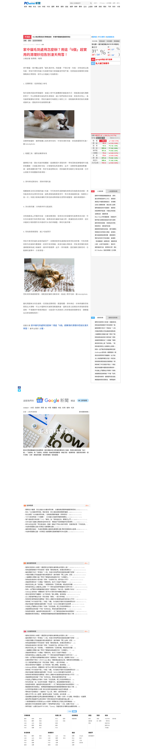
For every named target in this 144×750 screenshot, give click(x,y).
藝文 (80, 738)
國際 (52, 6)
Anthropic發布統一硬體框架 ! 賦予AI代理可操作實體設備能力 (115, 352)
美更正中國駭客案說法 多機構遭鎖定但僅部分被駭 (112, 202)
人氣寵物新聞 (113, 191)
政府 (113, 6)
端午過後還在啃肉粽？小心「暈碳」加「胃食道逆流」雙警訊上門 (48, 519)
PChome (102, 3)
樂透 (98, 718)
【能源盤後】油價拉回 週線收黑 (106, 241)
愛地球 (81, 742)
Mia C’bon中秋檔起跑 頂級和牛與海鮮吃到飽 (110, 217)
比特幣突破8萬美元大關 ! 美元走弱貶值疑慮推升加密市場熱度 (46, 689)
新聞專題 (75, 715)
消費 (95, 6)
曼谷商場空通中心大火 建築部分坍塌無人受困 (110, 199)
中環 (49, 408)
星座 (66, 6)
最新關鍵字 (91, 736)
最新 (25, 718)
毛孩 (72, 408)
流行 (40, 727)
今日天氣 (94, 41)
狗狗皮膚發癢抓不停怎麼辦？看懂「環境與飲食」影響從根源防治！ (117, 325)
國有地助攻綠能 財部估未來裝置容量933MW (110, 223)
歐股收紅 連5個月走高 (102, 226)
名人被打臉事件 (102, 63)
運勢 (62, 6)
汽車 (109, 6)
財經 (43, 6)
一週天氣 (107, 721)
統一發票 (99, 721)
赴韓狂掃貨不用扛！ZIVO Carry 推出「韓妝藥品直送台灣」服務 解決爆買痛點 (52, 660)
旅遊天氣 (107, 723)
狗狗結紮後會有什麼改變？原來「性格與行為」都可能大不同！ (115, 337)
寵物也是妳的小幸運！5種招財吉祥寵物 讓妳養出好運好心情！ (115, 322)
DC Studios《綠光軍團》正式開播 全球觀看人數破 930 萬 (114, 250)
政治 (34, 6)
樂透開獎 (116, 41)
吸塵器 (54, 408)
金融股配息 (110, 37)
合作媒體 (108, 3)
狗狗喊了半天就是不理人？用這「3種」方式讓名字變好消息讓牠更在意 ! (50, 601)
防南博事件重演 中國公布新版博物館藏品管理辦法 (112, 211)
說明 (114, 3)
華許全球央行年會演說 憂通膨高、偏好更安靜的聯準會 (113, 238)
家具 (63, 408)
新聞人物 (58, 715)
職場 (57, 6)
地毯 (59, 408)
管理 (73, 742)
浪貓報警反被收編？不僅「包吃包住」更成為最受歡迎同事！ (115, 373)
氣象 (106, 715)
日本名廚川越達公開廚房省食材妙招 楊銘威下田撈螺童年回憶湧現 (48, 522)
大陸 (118, 6)
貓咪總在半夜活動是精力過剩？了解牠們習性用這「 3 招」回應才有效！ (50, 704)
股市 (95, 3)
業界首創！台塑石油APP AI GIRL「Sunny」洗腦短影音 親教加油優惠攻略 (51, 706)
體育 (80, 6)
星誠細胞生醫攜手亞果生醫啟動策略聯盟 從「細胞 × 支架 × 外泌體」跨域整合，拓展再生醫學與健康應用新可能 (64, 696)
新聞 (25, 40)
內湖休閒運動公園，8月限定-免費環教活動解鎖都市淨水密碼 (46, 531)
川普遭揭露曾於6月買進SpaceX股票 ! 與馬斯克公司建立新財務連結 (48, 701)
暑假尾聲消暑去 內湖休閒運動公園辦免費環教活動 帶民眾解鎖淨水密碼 (50, 529)
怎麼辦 (37, 408)
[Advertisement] (57, 476)
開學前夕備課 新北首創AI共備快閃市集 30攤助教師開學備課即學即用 (50, 509)
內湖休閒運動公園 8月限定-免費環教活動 (39, 527)
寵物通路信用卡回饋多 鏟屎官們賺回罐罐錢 (109, 208)
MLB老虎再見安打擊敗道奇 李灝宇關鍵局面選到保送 (51, 37)
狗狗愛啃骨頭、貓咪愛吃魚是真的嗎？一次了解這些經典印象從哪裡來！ (50, 611)
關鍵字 (90, 732)
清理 (42, 408)
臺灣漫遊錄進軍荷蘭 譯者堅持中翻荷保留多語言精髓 (112, 235)
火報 (42, 44)
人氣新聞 (97, 191)
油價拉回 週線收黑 (101, 214)
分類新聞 (27, 715)
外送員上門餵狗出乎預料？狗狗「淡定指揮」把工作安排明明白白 (116, 370)
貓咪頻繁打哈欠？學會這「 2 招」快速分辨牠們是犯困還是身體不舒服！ (50, 572)
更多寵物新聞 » (84, 412)
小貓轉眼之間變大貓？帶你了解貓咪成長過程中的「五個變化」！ (116, 334)
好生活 (81, 736)
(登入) (118, 3)
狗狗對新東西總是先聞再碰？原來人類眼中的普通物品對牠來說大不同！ (50, 599)
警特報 (114, 718)
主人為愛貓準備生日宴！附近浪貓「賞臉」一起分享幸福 (113, 358)
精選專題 (74, 718)
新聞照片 (51, 732)
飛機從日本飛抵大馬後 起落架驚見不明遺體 (109, 232)
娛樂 (75, 6)
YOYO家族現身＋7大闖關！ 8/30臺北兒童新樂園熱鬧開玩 (46, 517)
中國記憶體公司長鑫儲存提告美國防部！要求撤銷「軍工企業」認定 (117, 331)
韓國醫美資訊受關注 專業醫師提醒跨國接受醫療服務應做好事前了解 (117, 379)
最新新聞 (97, 317)
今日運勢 (101, 37)
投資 (73, 740)
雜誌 (104, 6)
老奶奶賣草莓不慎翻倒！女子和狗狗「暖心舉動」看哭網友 (114, 355)
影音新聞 (27, 732)
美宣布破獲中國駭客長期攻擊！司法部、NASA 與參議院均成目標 (116, 367)
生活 (85, 6)
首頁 (25, 6)
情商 (40, 721)
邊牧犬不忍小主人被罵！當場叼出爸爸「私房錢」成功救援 (46, 694)
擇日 (89, 723)
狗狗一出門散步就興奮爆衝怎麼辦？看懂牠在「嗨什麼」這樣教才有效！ (50, 589)
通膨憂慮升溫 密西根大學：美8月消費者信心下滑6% (112, 247)
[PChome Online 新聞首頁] (48, 3)
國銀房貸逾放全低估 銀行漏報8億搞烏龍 (108, 229)
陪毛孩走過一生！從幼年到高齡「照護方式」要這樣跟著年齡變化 (48, 682)
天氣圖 (106, 727)
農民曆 (94, 37)
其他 (40, 738)
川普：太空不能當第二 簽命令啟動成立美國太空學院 (112, 244)
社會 (39, 6)
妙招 (32, 408)
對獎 (98, 715)
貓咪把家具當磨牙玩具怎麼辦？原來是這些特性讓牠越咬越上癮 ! (47, 699)
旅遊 (100, 6)
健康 (71, 6)
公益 (80, 740)
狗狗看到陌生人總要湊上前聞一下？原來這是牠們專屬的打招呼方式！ (117, 346)
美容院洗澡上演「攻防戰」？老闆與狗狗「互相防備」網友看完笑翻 (117, 343)
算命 (89, 718)
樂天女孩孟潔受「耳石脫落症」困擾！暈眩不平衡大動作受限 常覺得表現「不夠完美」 (55, 524)
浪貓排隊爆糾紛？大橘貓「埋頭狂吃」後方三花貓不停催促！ (115, 340)
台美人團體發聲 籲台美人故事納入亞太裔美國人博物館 (113, 205)
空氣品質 (102, 41)
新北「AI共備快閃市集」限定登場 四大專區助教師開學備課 (46, 512)
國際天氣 (107, 725)
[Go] (91, 3)
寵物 (68, 408)
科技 (48, 6)
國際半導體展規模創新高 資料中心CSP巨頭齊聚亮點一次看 (115, 195)
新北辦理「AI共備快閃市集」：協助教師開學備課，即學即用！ (46, 514)
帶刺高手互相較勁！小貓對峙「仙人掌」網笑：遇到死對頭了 (46, 692)
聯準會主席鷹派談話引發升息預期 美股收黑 (109, 220)
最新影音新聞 (113, 317)
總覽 (73, 736)
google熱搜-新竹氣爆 (104, 59)
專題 (30, 6)
